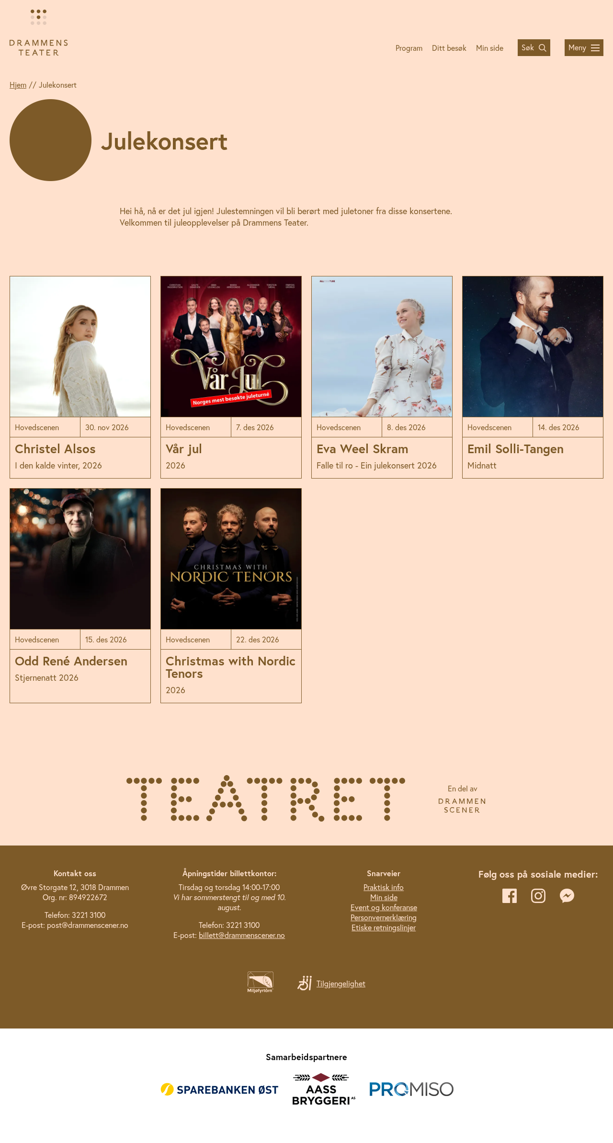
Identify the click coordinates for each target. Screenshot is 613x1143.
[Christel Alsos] (80, 377)
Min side (489, 48)
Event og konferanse (384, 907)
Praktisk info (383, 887)
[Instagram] (538, 896)
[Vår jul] (231, 377)
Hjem (18, 85)
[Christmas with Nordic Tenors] (231, 596)
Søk (528, 47)
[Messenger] (567, 896)
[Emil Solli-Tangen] (533, 377)
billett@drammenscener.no (242, 935)
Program (409, 48)
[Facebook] (509, 896)
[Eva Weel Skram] (382, 377)
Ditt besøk (449, 48)
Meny (577, 47)
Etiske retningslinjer (384, 927)
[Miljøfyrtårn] (260, 990)
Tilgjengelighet (341, 983)
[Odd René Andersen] (80, 596)
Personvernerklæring (384, 917)
